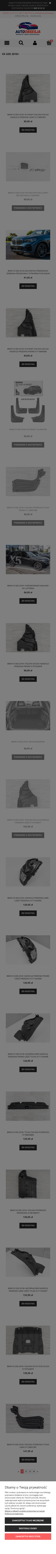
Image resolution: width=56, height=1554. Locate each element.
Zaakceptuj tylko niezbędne (28, 1520)
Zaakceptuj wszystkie (28, 1536)
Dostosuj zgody (28, 1528)
